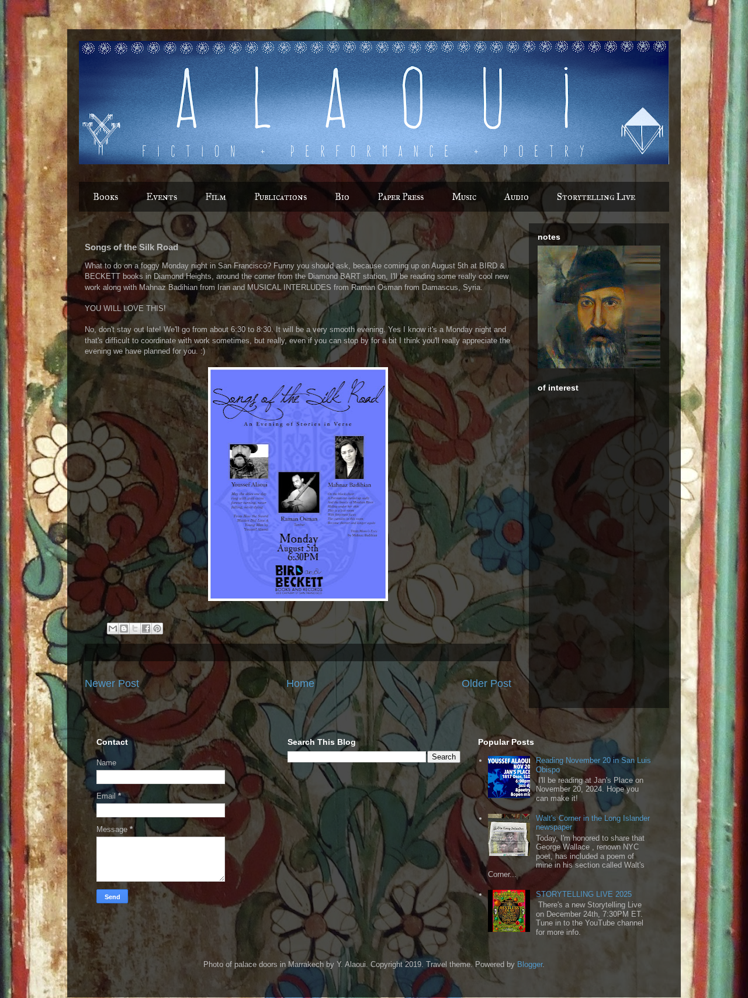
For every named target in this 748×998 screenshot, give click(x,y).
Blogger (529, 964)
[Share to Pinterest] (157, 628)
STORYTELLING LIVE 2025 (584, 894)
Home (300, 683)
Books (105, 196)
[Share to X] (135, 628)
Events (161, 196)
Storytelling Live (596, 196)
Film (215, 196)
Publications (280, 196)
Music (464, 196)
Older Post (486, 683)
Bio (342, 196)
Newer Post (112, 683)
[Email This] (113, 628)
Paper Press (401, 196)
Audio (516, 196)
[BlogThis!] (124, 628)
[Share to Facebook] (146, 628)
